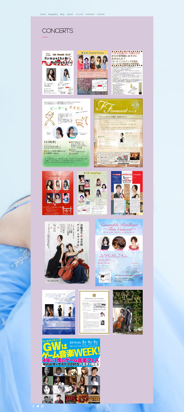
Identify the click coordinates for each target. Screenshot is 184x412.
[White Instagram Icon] (42, 406)
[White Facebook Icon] (33, 406)
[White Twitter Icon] (38, 406)
